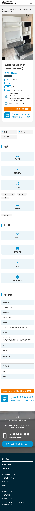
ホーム (4, 9)
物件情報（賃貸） (12, 9)
